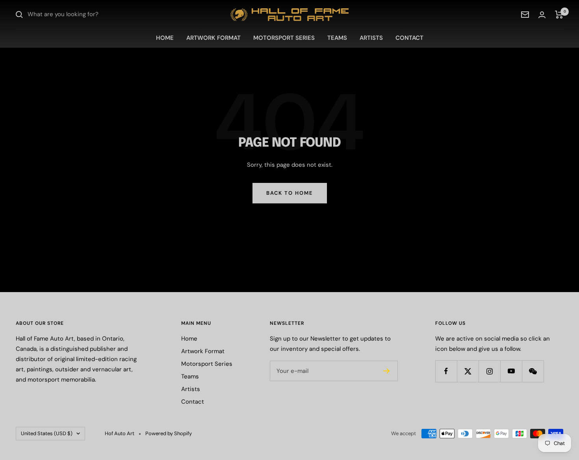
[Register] (386, 371)
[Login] (542, 14)
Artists (371, 38)
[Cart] (559, 15)
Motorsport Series (284, 38)
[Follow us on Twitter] (468, 371)
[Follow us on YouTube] (511, 371)
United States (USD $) (46, 433)
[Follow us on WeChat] (533, 371)
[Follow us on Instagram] (489, 371)
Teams (337, 38)
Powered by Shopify (168, 433)
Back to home (289, 193)
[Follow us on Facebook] (446, 371)
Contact (409, 38)
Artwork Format (213, 38)
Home (165, 38)
